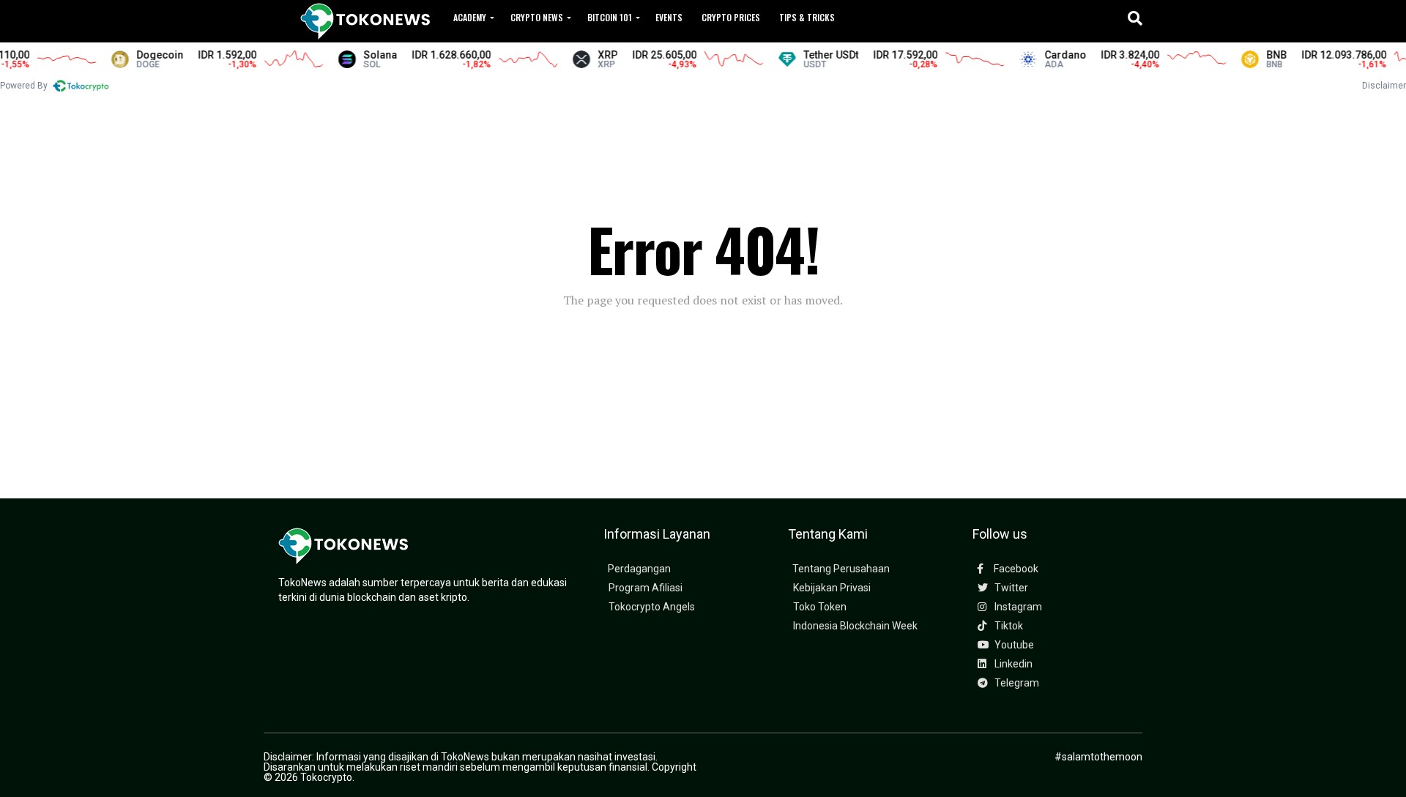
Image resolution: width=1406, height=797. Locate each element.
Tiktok (1007, 626)
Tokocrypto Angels (652, 607)
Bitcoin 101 (609, 17)
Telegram (1015, 683)
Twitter (1010, 588)
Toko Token (820, 607)
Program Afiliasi (645, 588)
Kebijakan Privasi (832, 588)
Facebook (1015, 569)
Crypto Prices (731, 17)
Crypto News (536, 17)
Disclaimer (1384, 85)
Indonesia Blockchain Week (855, 626)
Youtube (1013, 645)
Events (668, 17)
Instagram (1017, 607)
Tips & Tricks (807, 17)
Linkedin (1012, 664)
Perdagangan (639, 569)
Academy (469, 17)
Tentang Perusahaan (841, 569)
